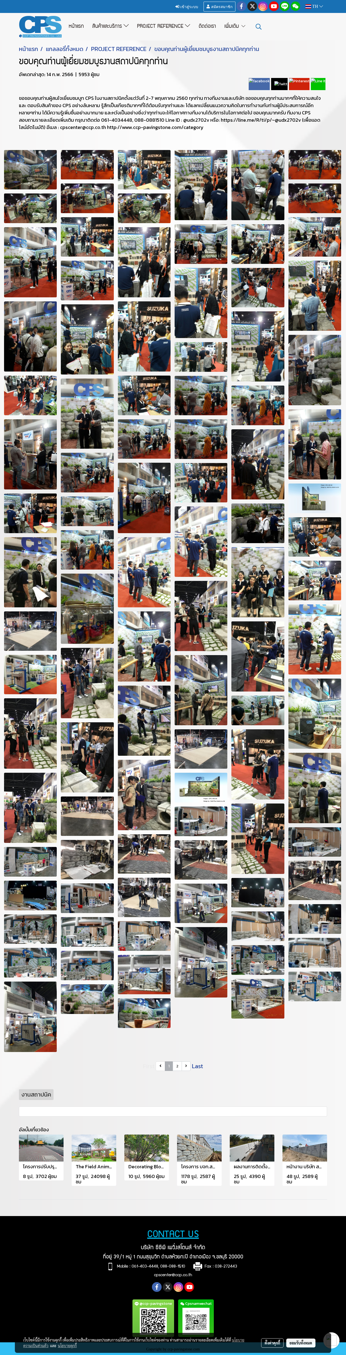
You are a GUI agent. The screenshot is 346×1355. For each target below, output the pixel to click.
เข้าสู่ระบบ (188, 6)
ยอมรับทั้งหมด (301, 1342)
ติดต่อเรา (207, 27)
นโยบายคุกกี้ (67, 1345)
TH (315, 6)
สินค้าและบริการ (108, 27)
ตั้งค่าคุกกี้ (272, 1342)
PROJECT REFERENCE (161, 27)
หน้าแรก (76, 27)
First (149, 1066)
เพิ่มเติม (232, 27)
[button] (259, 27)
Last (197, 1066)
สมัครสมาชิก (221, 6)
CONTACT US (173, 1235)
